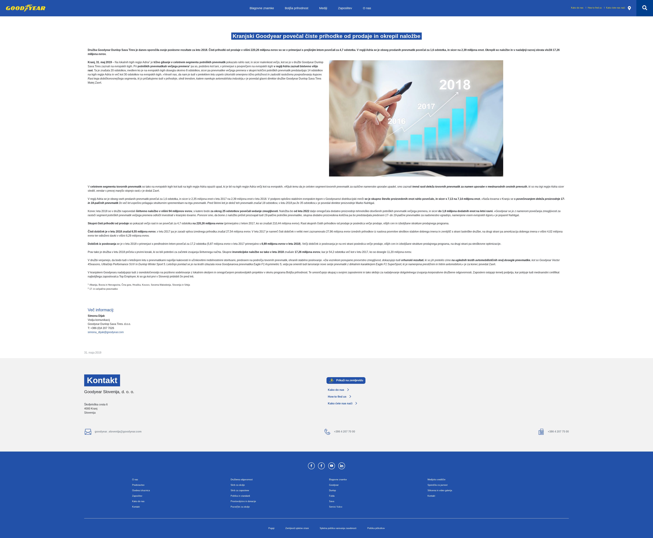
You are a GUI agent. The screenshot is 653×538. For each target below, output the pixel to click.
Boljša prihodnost (296, 8)
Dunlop (332, 490)
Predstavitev (138, 485)
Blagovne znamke (262, 8)
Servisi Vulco (335, 506)
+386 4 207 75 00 (558, 431)
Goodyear (334, 485)
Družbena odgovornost (242, 479)
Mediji (323, 8)
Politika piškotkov (376, 528)
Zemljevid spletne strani (297, 528)
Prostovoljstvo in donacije (243, 501)
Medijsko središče (436, 479)
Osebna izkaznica (141, 490)
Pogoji (271, 528)
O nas (367, 8)
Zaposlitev (345, 8)
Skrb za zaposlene (240, 490)
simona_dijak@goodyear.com (106, 332)
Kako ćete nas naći (615, 7)
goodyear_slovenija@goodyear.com (117, 431)
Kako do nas (577, 7)
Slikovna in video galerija (440, 490)
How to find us (595, 7)
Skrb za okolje (238, 485)
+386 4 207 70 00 (344, 431)
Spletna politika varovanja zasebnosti (338, 528)
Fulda (331, 496)
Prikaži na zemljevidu (349, 380)
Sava (331, 501)
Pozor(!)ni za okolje (240, 506)
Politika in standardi (240, 496)
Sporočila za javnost (438, 485)
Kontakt (136, 506)
